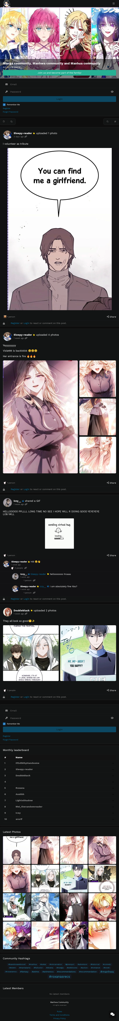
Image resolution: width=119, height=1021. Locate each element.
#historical (95, 964)
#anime (35, 972)
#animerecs (48, 972)
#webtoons (72, 968)
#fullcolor (38, 968)
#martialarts (24, 968)
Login (26, 323)
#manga (60, 968)
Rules (59, 1011)
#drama (49, 968)
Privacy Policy (59, 1018)
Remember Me (13, 105)
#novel (107, 968)
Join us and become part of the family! (59, 72)
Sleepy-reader (23, 133)
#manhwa (107, 971)
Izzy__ (17, 500)
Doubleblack (22, 610)
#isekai (43, 964)
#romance (95, 968)
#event (12, 968)
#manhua (33, 964)
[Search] (107, 121)
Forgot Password (10, 112)
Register (6, 108)
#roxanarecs (11, 972)
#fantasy (24, 972)
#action (84, 968)
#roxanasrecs (59, 976)
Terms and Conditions (59, 1015)
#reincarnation (56, 964)
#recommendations (66, 972)
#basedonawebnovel (16, 964)
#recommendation (88, 972)
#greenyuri (69, 964)
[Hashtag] (115, 121)
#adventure (82, 964)
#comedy (107, 964)
